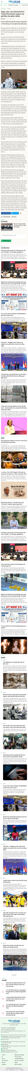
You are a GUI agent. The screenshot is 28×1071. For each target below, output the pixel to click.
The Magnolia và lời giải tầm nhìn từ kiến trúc (13, 663)
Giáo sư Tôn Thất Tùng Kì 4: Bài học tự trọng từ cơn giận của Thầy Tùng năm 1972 (14, 473)
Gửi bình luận (6, 240)
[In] (20, 213)
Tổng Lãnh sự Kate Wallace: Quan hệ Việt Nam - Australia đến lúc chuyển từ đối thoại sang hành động (14, 407)
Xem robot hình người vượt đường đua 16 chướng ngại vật (13, 565)
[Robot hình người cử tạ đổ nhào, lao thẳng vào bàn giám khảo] (15, 963)
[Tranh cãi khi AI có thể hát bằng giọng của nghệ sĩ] (14, 645)
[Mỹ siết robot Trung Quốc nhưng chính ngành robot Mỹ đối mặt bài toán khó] (15, 712)
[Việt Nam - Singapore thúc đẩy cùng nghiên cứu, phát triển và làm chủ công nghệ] (14, 362)
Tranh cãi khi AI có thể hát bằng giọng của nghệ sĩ (13, 626)
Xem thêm (14, 975)
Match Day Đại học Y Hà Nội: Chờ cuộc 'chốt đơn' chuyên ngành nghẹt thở (12, 503)
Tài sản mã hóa (18, 1056)
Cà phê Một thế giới (19, 1058)
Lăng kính (4, 1064)
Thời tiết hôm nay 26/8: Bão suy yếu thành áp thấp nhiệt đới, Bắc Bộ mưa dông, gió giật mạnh (13, 376)
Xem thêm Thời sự (5, 248)
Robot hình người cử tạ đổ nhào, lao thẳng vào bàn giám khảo (13, 946)
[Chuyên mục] (2, 1)
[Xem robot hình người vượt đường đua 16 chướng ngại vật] (14, 582)
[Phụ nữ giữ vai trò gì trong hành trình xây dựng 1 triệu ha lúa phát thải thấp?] (15, 741)
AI (19, 5)
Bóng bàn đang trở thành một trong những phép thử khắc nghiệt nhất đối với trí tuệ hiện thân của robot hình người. (15, 822)
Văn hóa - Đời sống (19, 1060)
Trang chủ (3, 8)
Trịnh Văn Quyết (7, 216)
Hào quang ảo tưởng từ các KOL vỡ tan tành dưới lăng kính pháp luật (14, 441)
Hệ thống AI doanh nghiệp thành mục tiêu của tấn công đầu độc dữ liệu (14, 755)
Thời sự (5, 5)
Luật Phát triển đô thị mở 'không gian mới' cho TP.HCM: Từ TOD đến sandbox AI (13, 251)
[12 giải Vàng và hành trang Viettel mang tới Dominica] (15, 899)
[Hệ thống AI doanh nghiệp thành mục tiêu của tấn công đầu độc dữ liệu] (15, 772)
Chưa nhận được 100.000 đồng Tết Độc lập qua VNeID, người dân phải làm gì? (15, 1013)
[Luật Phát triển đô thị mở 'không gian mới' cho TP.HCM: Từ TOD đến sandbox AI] (14, 269)
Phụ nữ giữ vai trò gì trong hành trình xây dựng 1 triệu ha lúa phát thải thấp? (14, 726)
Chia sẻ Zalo (15, 213)
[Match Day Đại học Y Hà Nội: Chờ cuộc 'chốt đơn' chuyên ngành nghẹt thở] (14, 520)
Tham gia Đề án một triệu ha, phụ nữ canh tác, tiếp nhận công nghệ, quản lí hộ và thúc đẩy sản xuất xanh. (14, 731)
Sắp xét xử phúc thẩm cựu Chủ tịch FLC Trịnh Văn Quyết (20, 225)
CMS (12, 1069)
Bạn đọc (3, 1062)
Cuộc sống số (5, 1060)
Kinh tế (3, 1058)
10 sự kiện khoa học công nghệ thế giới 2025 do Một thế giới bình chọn (16, 991)
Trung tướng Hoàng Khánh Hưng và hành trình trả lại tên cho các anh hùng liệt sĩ (15, 999)
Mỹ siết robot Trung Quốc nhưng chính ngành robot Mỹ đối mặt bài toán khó (14, 695)
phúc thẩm (14, 216)
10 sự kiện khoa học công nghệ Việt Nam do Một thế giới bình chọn (16, 1006)
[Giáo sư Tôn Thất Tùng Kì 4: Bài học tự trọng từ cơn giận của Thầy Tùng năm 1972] (14, 490)
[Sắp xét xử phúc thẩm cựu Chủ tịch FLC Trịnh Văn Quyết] (7, 227)
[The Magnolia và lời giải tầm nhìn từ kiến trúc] (15, 681)
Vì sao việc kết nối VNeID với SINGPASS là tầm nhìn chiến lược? (13, 314)
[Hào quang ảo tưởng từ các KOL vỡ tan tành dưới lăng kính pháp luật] (14, 460)
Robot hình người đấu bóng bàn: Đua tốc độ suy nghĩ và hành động (15, 817)
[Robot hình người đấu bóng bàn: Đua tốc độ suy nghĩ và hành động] (15, 833)
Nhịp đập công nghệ (13, 5)
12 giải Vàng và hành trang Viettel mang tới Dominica (15, 881)
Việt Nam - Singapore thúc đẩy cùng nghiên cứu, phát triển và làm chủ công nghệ (12, 344)
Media (16, 1062)
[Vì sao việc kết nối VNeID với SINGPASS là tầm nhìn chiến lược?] (14, 330)
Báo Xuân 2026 (18, 1064)
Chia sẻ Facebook (6, 213)
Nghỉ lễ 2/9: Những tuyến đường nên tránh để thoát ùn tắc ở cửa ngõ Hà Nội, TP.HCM (13, 282)
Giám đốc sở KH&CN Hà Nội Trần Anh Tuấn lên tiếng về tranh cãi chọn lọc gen (15, 984)
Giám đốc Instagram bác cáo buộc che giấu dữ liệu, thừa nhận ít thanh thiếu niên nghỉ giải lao (14, 914)
